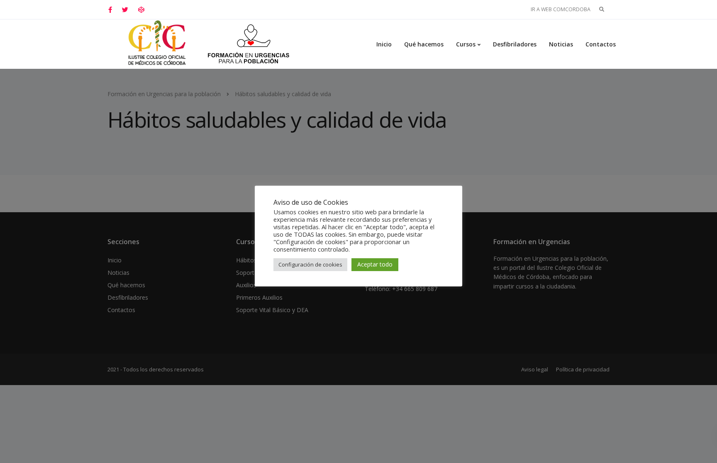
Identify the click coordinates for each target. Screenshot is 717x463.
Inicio (384, 44)
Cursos (466, 44)
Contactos (600, 44)
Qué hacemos (424, 44)
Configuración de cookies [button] (310, 264)
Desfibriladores (515, 44)
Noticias (561, 44)
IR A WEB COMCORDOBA (560, 9)
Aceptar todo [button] (375, 264)
